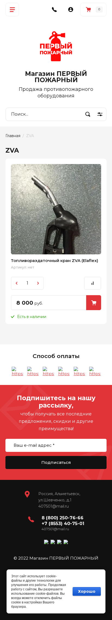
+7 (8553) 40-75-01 (63, 523)
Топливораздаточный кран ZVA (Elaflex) (54, 260)
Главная (12, 135)
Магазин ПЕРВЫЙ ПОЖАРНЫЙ (56, 77)
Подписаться (56, 462)
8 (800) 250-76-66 (62, 517)
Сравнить (92, 283)
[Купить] (93, 302)
